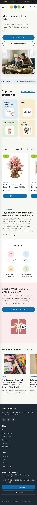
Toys (3, 430)
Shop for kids (18, 37)
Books (4, 440)
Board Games (7, 433)
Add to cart (16, 196)
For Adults (6, 447)
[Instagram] (4, 419)
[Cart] (34, 7)
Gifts (3, 460)
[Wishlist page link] (30, 7)
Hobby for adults (18, 43)
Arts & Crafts (7, 437)
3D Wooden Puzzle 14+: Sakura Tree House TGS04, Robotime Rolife (13, 186)
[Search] (22, 6)
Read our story (9, 235)
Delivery (5, 456)
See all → (31, 149)
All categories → (28, 91)
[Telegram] (13, 419)
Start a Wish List (18, 309)
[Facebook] (8, 419)
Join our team (7, 466)
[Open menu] (3, 7)
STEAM (4, 443)
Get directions (19, 487)
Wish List (5, 463)
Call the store (20, 492)
